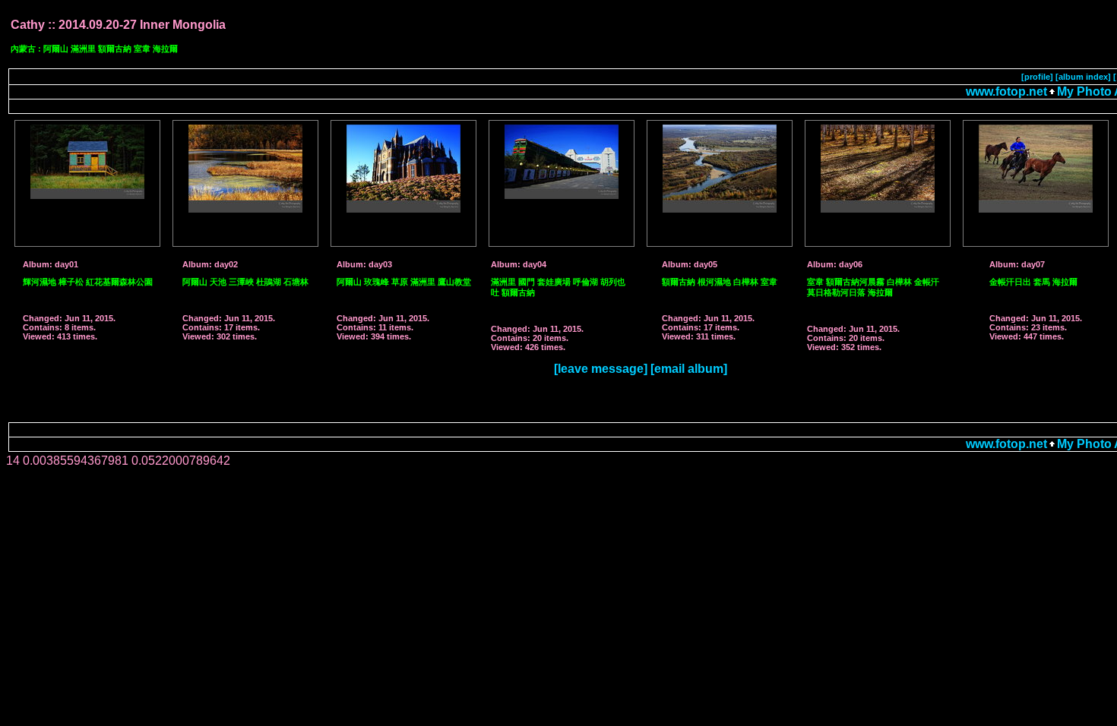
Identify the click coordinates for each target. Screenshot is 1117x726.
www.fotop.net (1006, 91)
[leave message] (600, 368)
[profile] (1037, 76)
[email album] (688, 368)
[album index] (1083, 76)
